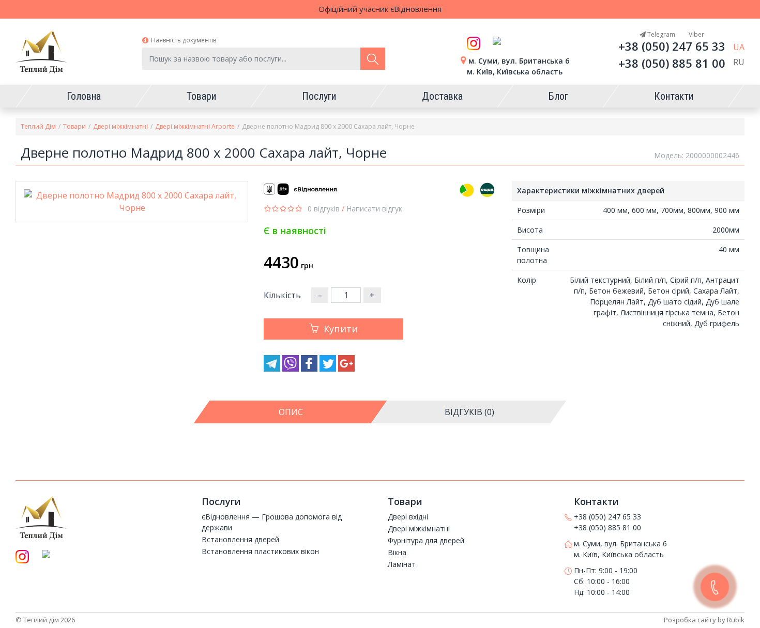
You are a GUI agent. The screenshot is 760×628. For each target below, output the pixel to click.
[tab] (291, 412)
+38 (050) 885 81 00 (671, 63)
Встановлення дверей (240, 539)
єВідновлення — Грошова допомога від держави (272, 522)
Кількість (282, 295)
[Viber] (291, 368)
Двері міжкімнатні (120, 126)
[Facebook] (310, 368)
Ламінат (402, 564)
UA (738, 47)
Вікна (397, 552)
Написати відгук (374, 208)
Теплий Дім (38, 126)
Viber (695, 34)
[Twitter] (329, 368)
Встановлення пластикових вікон (260, 551)
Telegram (660, 34)
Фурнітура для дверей (426, 540)
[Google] (346, 368)
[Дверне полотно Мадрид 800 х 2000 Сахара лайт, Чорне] (132, 201)
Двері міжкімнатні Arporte (195, 126)
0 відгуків (324, 208)
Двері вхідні (408, 517)
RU (738, 62)
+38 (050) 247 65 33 (671, 46)
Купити (341, 329)
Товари (74, 126)
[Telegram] (273, 368)
